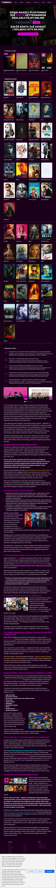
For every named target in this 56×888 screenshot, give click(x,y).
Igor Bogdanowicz (42, 847)
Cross (42, 301)
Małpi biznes (32, 281)
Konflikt (30, 321)
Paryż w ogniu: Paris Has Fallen (23, 281)
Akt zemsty (31, 159)
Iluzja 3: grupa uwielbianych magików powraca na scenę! (26, 366)
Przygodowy (25, 849)
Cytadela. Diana (45, 241)
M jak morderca (20, 119)
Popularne (28, 2)
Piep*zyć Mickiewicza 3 (34, 97)
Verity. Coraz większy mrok (35, 70)
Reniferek (6, 261)
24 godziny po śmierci (34, 139)
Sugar (42, 261)
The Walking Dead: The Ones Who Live (37, 301)
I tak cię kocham (32, 199)
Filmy (15, 2)
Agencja (43, 321)
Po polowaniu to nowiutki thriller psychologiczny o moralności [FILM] (29, 352)
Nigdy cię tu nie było (46, 139)
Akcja (9, 844)
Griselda (6, 241)
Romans (25, 851)
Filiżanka (6, 281)
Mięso (17, 179)
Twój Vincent (32, 119)
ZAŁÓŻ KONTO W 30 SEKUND (28, 34)
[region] (28, 871)
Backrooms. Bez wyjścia (22, 70)
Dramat (9, 849)
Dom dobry (6, 97)
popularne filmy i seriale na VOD (13, 679)
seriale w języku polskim (22, 756)
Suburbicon (6, 199)
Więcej (49, 2)
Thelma (18, 199)
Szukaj (36, 22)
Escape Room (19, 139)
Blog (43, 2)
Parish (5, 301)
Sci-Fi (24, 853)
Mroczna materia (8, 321)
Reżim (30, 241)
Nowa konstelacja (45, 281)
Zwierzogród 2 (19, 97)
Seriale (21, 2)
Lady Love (18, 241)
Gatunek (36, 2)
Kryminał (25, 845)
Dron (42, 119)
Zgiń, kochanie (44, 70)
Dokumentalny (11, 847)
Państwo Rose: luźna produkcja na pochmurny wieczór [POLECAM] (28, 373)
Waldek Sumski (41, 844)
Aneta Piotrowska (42, 845)
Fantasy (10, 853)
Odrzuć (40, 871)
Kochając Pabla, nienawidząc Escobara (13, 119)
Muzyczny (25, 847)
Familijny (10, 851)
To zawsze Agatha (20, 321)
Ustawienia (31, 871)
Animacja (10, 845)
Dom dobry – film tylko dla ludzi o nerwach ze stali (24, 359)
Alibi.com (18, 159)
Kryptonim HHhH (8, 159)
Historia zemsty (45, 159)
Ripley (17, 301)
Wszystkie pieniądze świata (47, 179)
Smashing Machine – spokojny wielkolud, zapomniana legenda (27, 380)
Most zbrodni (19, 261)
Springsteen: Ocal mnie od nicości (12, 70)
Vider (17, 558)
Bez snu (6, 179)
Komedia (25, 844)
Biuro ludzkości (45, 199)
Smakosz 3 (6, 219)
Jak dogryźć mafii (33, 179)
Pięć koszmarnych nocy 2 (47, 97)
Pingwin (6, 341)
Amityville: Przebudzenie (10, 139)
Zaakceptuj (49, 871)
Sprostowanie (32, 261)
